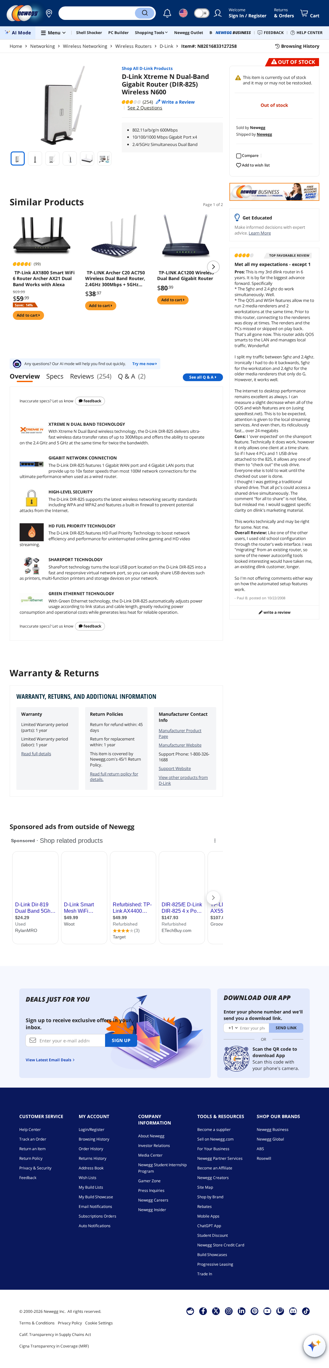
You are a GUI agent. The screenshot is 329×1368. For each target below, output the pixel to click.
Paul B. (242, 597)
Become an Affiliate (214, 1168)
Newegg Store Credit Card (220, 1245)
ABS (260, 1148)
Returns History (92, 1158)
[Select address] (49, 13)
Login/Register (91, 1129)
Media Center (150, 1155)
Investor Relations (154, 1145)
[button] (49, 13)
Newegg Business (273, 1129)
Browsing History (94, 1139)
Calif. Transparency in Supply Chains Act (55, 1334)
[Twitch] (280, 1311)
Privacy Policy (70, 1323)
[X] (216, 1311)
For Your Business (213, 1148)
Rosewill (264, 1158)
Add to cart (28, 315)
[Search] (144, 13)
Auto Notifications (95, 1225)
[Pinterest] (254, 1311)
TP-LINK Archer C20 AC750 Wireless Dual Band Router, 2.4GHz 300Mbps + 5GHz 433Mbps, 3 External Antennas (115, 278)
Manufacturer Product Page (180, 733)
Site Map (205, 1187)
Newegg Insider (152, 1209)
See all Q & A (201, 377)
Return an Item (32, 1148)
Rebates (204, 1206)
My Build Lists (91, 1187)
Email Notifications (95, 1206)
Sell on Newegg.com (215, 1139)
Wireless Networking (85, 46)
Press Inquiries (151, 1190)
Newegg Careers (153, 1200)
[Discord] (293, 1311)
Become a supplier (214, 1129)
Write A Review (276, 612)
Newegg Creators (213, 1177)
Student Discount (212, 1235)
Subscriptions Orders (97, 1216)
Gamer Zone (149, 1181)
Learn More (260, 233)
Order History (91, 1148)
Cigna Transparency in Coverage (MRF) (54, 1346)
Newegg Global (270, 1139)
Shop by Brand (210, 1197)
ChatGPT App (209, 1225)
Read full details (36, 754)
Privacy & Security (35, 1168)
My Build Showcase (96, 1197)
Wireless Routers (133, 46)
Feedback (92, 401)
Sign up (121, 1040)
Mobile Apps (208, 1216)
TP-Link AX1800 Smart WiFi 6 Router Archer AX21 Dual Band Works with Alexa (44, 278)
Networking (42, 46)
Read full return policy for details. (114, 776)
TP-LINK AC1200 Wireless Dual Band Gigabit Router (185, 275)
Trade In (204, 1274)
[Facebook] (203, 1311)
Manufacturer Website (180, 745)
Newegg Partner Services (220, 1158)
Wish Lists (87, 1177)
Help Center (30, 1129)
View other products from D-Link (183, 780)
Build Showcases (212, 1254)
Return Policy (30, 1158)
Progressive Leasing (215, 1264)
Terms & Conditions (37, 1323)
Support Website (175, 768)
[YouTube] (267, 1311)
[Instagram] (228, 1311)
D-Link (166, 46)
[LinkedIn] (241, 1311)
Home (16, 46)
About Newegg (151, 1136)
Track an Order (32, 1139)
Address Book (91, 1168)
